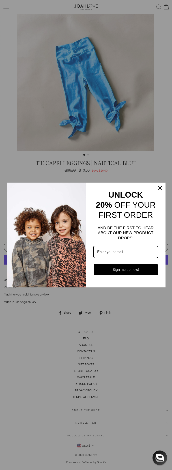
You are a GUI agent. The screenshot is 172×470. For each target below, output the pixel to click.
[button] (160, 458)
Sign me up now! (125, 270)
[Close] (160, 188)
